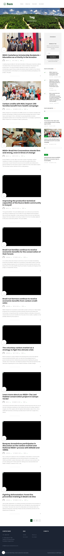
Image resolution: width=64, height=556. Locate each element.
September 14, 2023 (17, 500)
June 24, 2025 (15, 156)
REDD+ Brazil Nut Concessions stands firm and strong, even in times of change (21, 151)
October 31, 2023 (17, 453)
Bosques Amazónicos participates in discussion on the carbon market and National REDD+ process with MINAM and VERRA (21, 446)
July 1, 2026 (14, 60)
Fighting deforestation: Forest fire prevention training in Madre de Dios (19, 495)
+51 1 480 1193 (5, 534)
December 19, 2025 (17, 109)
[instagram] (57, 3)
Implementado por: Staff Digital (54, 552)
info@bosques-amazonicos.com (10, 545)
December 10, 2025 (52, 162)
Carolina (8, 109)
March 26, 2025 (15, 208)
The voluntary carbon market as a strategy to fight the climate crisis (18, 349)
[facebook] (52, 3)
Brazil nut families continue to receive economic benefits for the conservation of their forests (21, 252)
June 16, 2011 (56, 103)
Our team (41, 4)
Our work (34, 4)
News (21, 60)
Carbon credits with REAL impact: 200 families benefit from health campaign (20, 105)
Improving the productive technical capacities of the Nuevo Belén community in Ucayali (21, 203)
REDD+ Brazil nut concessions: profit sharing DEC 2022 (53, 73)
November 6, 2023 (52, 90)
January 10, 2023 (57, 76)
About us (28, 4)
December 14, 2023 (16, 402)
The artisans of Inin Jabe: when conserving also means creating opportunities (52, 122)
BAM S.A (7, 60)
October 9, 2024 (17, 257)
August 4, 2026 (52, 125)
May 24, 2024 (16, 306)
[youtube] (46, 534)
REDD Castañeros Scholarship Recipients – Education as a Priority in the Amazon (21, 56)
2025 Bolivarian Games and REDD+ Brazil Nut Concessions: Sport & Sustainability (52, 159)
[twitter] (52, 39)
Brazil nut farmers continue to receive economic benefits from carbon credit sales (19, 301)
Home (21, 4)
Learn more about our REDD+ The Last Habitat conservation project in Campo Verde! (20, 396)
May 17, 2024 (16, 353)
